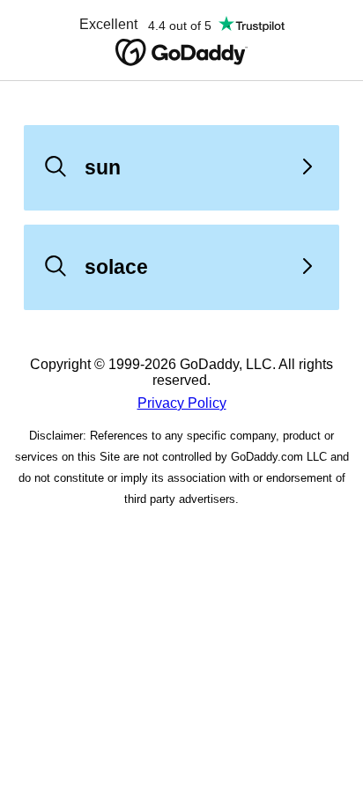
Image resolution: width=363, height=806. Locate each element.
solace (116, 266)
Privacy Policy (181, 403)
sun (103, 167)
